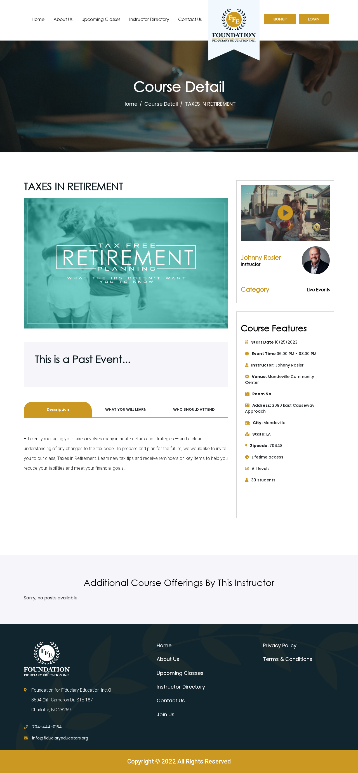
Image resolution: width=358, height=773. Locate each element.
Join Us (166, 714)
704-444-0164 (47, 727)
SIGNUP (280, 19)
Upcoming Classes (100, 19)
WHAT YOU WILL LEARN (126, 409)
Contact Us (190, 19)
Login (313, 19)
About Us (62, 19)
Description (58, 409)
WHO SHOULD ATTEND (194, 409)
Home (38, 19)
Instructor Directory (149, 19)
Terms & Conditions (287, 659)
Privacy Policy (279, 645)
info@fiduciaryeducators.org (60, 738)
